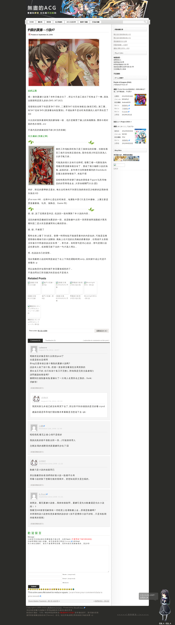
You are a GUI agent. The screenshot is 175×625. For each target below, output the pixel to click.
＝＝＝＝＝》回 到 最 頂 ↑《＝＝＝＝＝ (133, 614)
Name (69, 574)
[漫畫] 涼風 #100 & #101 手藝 (62, 298)
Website (66, 582)
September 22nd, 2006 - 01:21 (51, 497)
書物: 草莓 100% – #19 (121, 48)
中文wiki (125, 112)
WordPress (79, 608)
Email (69, 578)
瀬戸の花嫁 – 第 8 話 (48, 297)
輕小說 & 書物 (42, 331)
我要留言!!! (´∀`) (101, 331)
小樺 (41, 426)
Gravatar (68, 541)
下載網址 (125, 108)
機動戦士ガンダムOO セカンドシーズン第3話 (34, 322)
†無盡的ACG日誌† (54, 608)
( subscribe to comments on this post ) (96, 340)
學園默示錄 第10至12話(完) (75, 297)
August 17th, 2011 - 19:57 (49, 350)
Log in (116, 168)
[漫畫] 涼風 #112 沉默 (32, 297)
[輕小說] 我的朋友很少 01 (122, 38)
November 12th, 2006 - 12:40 (50, 429)
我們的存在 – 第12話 (102, 601)
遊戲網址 (125, 105)
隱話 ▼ (168, 623)
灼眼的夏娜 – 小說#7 (41, 29)
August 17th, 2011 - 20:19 (52, 401)
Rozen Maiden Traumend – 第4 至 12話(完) (43, 601)
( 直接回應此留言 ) (37, 388)
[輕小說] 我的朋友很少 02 (122, 34)
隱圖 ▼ (161, 623)
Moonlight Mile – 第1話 (90, 297)
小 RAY (44, 398)
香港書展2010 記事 (120, 41)
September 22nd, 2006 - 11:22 (51, 464)
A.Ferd (42, 494)
